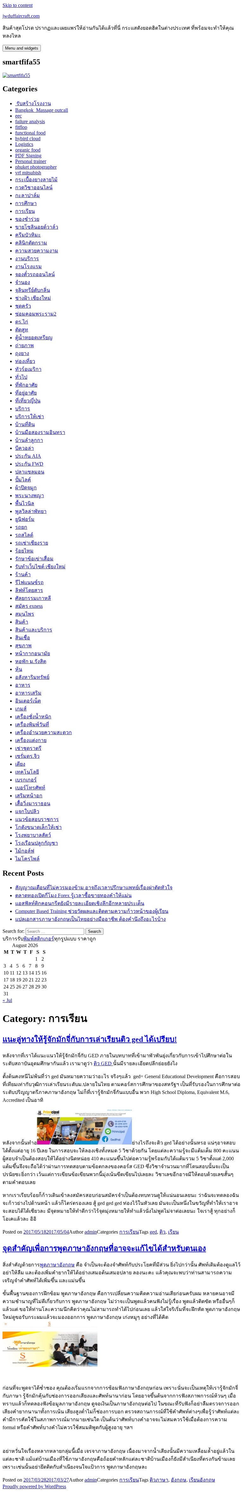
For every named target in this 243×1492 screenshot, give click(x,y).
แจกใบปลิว (27, 811)
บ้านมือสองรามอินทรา (40, 432)
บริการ (22, 408)
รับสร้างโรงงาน (33, 103)
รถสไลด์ (24, 535)
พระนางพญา (29, 495)
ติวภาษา (159, 1480)
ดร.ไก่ (21, 321)
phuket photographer (36, 167)
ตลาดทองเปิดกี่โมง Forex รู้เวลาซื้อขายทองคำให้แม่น (73, 895)
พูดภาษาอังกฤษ (57, 1264)
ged (153, 1232)
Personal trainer (30, 161)
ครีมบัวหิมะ (28, 235)
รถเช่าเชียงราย (31, 543)
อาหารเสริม (28, 693)
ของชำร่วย (27, 219)
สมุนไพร (24, 614)
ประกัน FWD (29, 464)
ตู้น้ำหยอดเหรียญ (34, 337)
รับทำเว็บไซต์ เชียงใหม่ (40, 566)
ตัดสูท (21, 329)
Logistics (24, 144)
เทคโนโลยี (27, 772)
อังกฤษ (178, 1480)
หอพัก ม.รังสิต (30, 661)
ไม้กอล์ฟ (24, 851)
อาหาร (22, 685)
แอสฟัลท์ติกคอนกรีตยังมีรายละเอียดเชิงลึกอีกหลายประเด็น (79, 903)
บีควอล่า (24, 448)
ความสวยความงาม (36, 250)
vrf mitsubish (28, 172)
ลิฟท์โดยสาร (29, 590)
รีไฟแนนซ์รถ (29, 582)
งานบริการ (27, 258)
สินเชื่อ (22, 637)
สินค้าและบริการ (33, 629)
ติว (162, 1232)
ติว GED (103, 1063)
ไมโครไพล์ (27, 858)
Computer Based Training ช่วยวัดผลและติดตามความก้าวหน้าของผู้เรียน (91, 911)
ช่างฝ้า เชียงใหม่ (33, 298)
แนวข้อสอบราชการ (37, 819)
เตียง (20, 764)
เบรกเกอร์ (26, 779)
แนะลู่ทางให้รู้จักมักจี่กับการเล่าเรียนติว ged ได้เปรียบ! (90, 1039)
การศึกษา (26, 203)
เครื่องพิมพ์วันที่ (32, 724)
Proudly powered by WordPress (34, 1486)
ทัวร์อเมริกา (28, 369)
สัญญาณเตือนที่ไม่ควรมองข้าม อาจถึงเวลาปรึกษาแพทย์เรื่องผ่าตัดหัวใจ (93, 887)
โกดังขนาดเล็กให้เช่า (38, 827)
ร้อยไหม (24, 550)
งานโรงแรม (28, 266)
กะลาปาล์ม (27, 195)
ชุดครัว (23, 306)
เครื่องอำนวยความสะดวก (43, 732)
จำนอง (22, 282)
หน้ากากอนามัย (32, 653)
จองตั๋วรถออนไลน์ (35, 274)
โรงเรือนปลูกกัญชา (36, 843)
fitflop (21, 127)
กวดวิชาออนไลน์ (34, 187)
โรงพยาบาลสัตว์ (33, 835)
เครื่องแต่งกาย (31, 740)
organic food (27, 150)
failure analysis (30, 121)
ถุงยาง (22, 353)
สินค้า (21, 622)
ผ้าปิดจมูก (26, 487)
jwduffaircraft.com (21, 16)
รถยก (21, 527)
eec (18, 115)
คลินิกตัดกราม (31, 242)
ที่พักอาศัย (26, 385)
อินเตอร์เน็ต (28, 701)
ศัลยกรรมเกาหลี (33, 598)
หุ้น (18, 669)
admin (90, 1232)
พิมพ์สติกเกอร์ (38, 938)
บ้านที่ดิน (25, 424)
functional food (30, 133)
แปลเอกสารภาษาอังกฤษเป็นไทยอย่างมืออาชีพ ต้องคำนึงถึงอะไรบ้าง (90, 919)
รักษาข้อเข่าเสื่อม (34, 558)
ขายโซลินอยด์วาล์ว (36, 227)
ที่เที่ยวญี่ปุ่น (27, 400)
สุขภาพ (23, 645)
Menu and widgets (21, 48)
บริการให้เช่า (29, 416)
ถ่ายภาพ (24, 345)
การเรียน (25, 211)
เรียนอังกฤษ (202, 1480)
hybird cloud (27, 138)
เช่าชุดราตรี (28, 748)
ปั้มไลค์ (23, 479)
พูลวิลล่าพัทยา (31, 511)
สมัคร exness (29, 606)
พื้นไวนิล (24, 503)
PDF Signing (28, 155)
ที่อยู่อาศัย (26, 393)
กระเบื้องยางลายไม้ (36, 179)
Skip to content (18, 5)
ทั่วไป (21, 377)
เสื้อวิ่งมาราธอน (32, 803)
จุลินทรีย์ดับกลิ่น (32, 290)
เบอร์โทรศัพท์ (30, 787)
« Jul (7, 1000)
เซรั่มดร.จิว (27, 756)
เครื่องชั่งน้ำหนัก (33, 716)
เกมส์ (21, 708)
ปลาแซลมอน (29, 471)
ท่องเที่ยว (25, 361)
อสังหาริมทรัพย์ (32, 677)
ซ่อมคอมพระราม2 (35, 314)
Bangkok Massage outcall (41, 110)
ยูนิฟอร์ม (24, 519)
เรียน (173, 1232)
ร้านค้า (23, 574)
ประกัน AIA (28, 456)
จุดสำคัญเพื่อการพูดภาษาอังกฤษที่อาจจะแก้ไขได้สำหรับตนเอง (104, 1248)
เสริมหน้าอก (28, 795)
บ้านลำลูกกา (29, 440)
